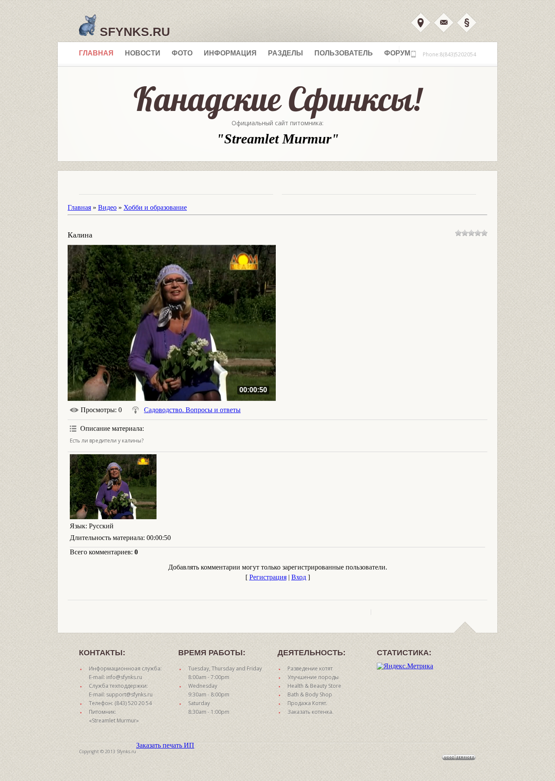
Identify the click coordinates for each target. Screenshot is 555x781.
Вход (420, 22)
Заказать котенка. (310, 712)
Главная (96, 53)
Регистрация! (466, 22)
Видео (107, 207)
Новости (142, 53)
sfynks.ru (133, 32)
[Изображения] (113, 486)
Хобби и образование (155, 207)
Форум (397, 53)
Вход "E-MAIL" (443, 22)
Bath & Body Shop (309, 694)
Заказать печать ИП (165, 745)
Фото (182, 53)
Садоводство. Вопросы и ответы (192, 409)
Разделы (285, 53)
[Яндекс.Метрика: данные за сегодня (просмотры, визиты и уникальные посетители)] (405, 666)
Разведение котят (310, 668)
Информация (230, 53)
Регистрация (268, 577)
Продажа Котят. (307, 703)
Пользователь (343, 53)
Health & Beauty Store (314, 686)
